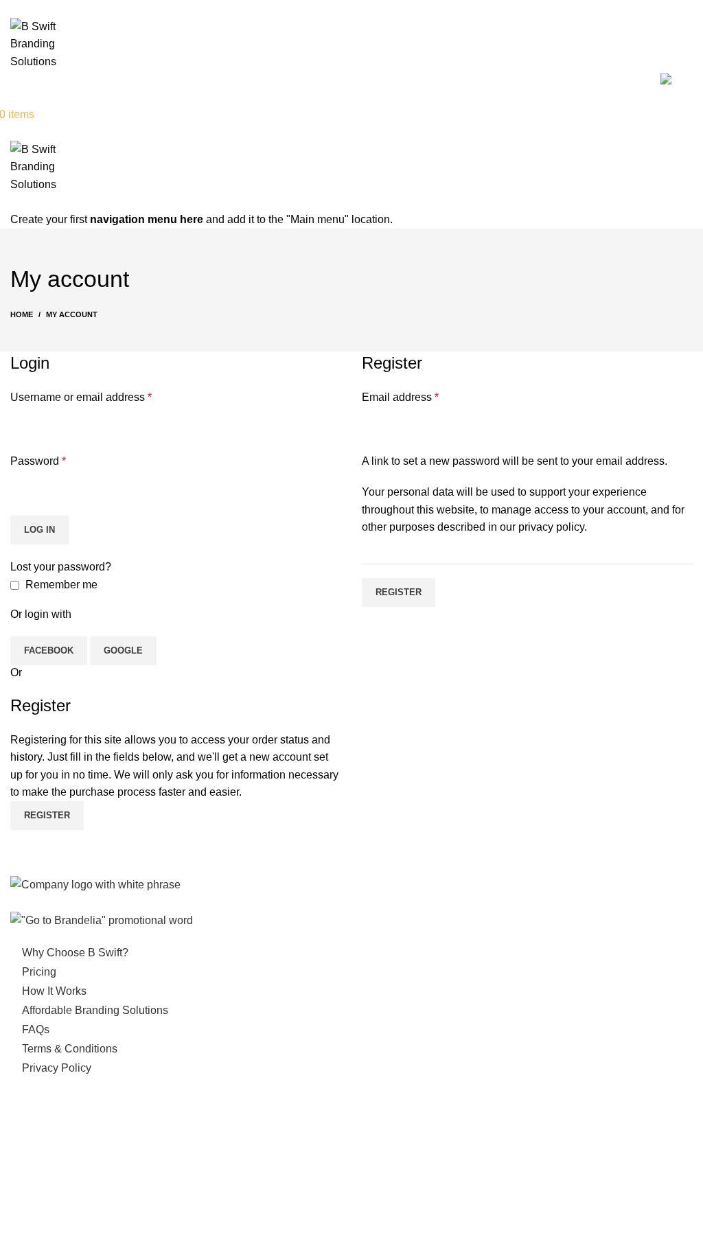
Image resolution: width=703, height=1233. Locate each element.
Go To (643, 78)
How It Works (508, 78)
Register (399, 592)
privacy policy (551, 527)
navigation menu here (146, 219)
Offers (437, 78)
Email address (400, 397)
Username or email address (81, 397)
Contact (585, 78)
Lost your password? (60, 567)
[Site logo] (54, 43)
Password (38, 461)
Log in (39, 530)
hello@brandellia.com (77, 1142)
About (384, 78)
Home (330, 78)
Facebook (48, 650)
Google (123, 650)
